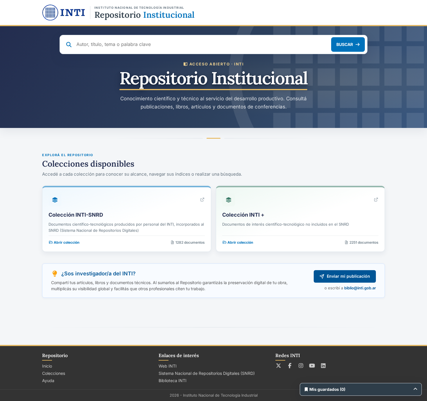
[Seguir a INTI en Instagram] (301, 365)
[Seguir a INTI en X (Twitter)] (278, 365)
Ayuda (48, 380)
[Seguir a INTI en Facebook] (289, 365)
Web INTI (168, 365)
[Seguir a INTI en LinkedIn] (323, 365)
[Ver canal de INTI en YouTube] (312, 365)
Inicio (47, 365)
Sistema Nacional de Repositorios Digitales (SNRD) (207, 373)
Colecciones (53, 373)
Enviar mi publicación (348, 276)
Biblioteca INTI (172, 380)
